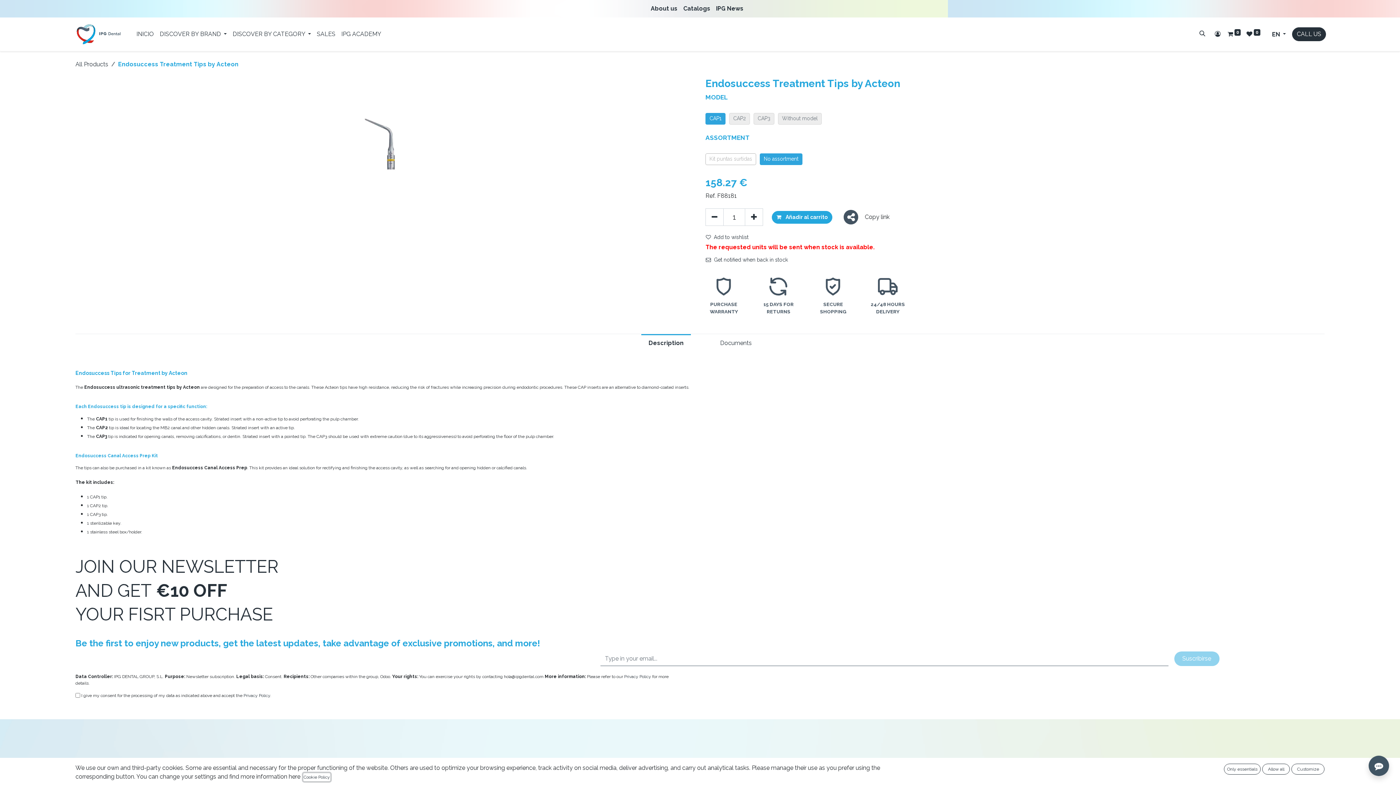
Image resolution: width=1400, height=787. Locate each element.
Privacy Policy (637, 676)
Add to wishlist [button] (731, 237)
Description (666, 343)
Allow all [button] (1276, 769)
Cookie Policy (317, 777)
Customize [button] (1308, 769)
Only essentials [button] (1242, 769)
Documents (736, 343)
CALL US (1309, 34)
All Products (91, 64)
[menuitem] (665, 8)
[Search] (1202, 33)
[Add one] (754, 217)
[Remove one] (714, 217)
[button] (802, 217)
